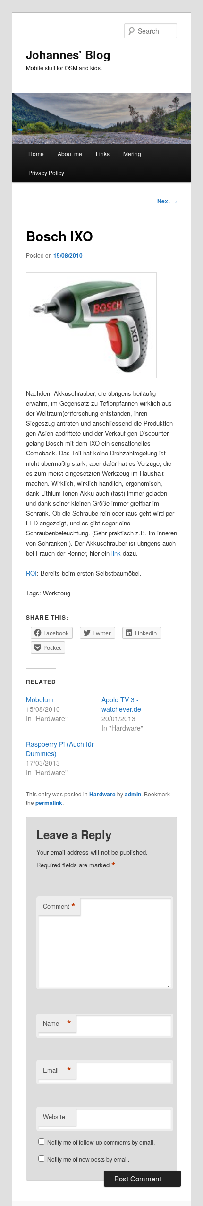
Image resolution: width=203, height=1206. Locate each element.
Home (36, 153)
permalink (48, 802)
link (116, 553)
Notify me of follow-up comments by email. (101, 1142)
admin (133, 794)
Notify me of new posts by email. (88, 1159)
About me (70, 153)
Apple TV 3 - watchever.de (121, 704)
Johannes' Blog (68, 54)
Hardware (102, 794)
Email (57, 1070)
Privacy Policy (46, 172)
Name (57, 1023)
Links (103, 153)
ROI (31, 572)
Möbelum (40, 699)
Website (54, 1116)
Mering (132, 153)
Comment (59, 906)
